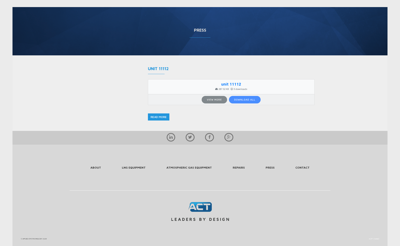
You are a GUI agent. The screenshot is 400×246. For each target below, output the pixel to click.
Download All (244, 99)
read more (159, 117)
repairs (239, 167)
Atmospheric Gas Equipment (189, 167)
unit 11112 (231, 84)
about (95, 167)
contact (302, 167)
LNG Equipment (134, 167)
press (270, 167)
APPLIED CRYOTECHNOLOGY (32, 239)
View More (214, 99)
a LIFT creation (374, 239)
